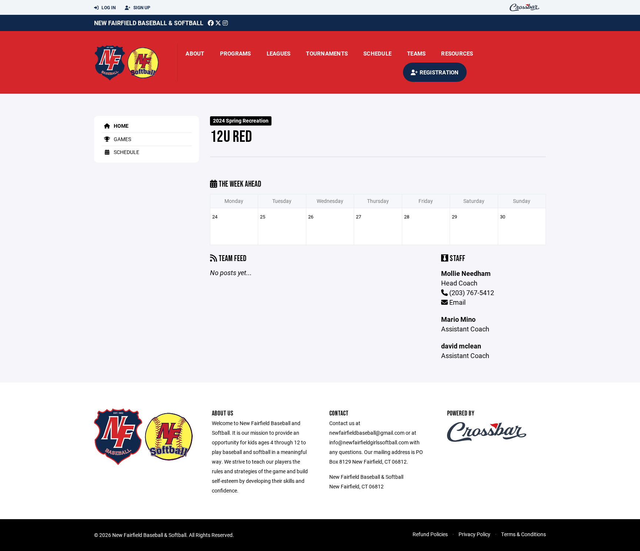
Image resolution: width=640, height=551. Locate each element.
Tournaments (327, 53)
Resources (457, 53)
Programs (235, 53)
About (195, 53)
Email (457, 302)
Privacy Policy (474, 534)
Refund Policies (430, 534)
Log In (108, 7)
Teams (416, 53)
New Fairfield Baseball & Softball (148, 23)
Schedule (377, 53)
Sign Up (141, 7)
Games (122, 139)
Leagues (279, 53)
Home (121, 125)
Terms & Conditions (523, 534)
